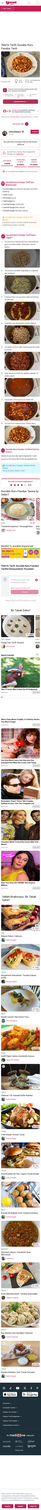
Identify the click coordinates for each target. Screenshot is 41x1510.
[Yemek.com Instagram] (4, 1388)
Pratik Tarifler (6, 8)
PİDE (2, 933)
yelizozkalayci (15, 132)
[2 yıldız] (14, 485)
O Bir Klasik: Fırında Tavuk (13, 1134)
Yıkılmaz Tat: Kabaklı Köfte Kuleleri (17, 1095)
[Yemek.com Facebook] (31, 1388)
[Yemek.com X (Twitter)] (25, 1388)
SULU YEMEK (5, 639)
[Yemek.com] (11, 3)
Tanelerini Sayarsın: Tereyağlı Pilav (17, 526)
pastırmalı (29, 120)
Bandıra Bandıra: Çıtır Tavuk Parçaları (18, 1372)
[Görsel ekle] (36, 580)
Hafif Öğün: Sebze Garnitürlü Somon (17, 1056)
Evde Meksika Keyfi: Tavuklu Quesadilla (19, 1294)
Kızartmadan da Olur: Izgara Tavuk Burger (20, 1174)
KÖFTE (3, 1092)
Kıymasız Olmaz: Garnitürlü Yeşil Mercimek (16, 1253)
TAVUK (3, 972)
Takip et (35, 131)
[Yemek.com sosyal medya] (17, 1435)
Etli (16, 120)
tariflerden (14, 117)
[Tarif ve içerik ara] (29, 3)
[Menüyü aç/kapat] (2, 3)
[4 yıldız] (21, 485)
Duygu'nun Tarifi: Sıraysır (12, 642)
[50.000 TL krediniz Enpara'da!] (20, 553)
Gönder (25, 592)
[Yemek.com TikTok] (10, 1388)
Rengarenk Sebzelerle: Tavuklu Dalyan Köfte (18, 976)
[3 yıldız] (18, 485)
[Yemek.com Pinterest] (37, 1388)
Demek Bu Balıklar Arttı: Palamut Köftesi (19, 1213)
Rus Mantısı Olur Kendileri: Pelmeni (17, 1333)
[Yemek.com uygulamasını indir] (10, 1394)
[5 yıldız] (25, 485)
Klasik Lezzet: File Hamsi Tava (15, 1017)
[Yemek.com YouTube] (17, 1388)
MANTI (3, 1330)
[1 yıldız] (11, 485)
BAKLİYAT (4, 1249)
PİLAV (3, 523)
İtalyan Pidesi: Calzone (11, 936)
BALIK (3, 1014)
